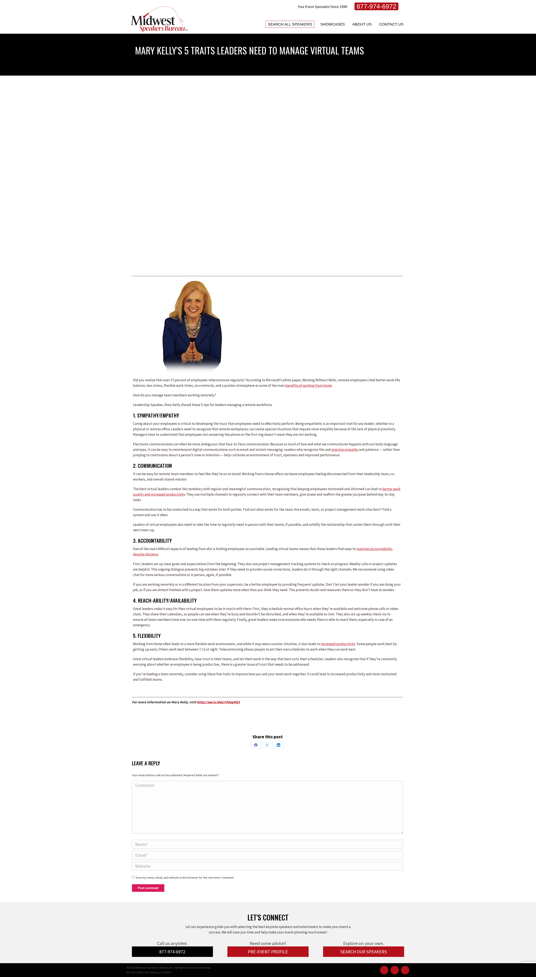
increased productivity (338, 644)
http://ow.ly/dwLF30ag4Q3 (218, 702)
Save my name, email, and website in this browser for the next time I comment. (185, 877)
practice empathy (344, 449)
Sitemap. (205, 967)
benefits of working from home (308, 385)
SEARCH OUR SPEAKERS (363, 952)
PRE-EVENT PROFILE (268, 952)
